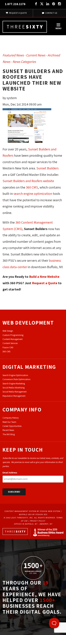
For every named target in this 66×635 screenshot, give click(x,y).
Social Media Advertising (14, 387)
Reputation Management (14, 395)
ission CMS (8, 347)
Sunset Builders (47, 168)
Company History (11, 417)
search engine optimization (33, 193)
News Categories (24, 61)
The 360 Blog (9, 434)
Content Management (13, 339)
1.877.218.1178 (15, 4)
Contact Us (51, 13)
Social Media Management (15, 391)
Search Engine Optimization (15, 375)
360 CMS (32, 187)
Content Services (10, 343)
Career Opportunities (12, 426)
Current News (35, 55)
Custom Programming (13, 335)
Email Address (10, 472)
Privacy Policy (37, 521)
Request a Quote (44, 283)
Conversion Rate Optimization (16, 379)
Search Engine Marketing (14, 383)
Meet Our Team (9, 422)
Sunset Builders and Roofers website (28, 181)
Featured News (13, 55)
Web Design (8, 330)
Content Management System (20, 511)
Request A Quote (18, 13)
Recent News (8, 430)
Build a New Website (44, 276)
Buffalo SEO (25, 514)
